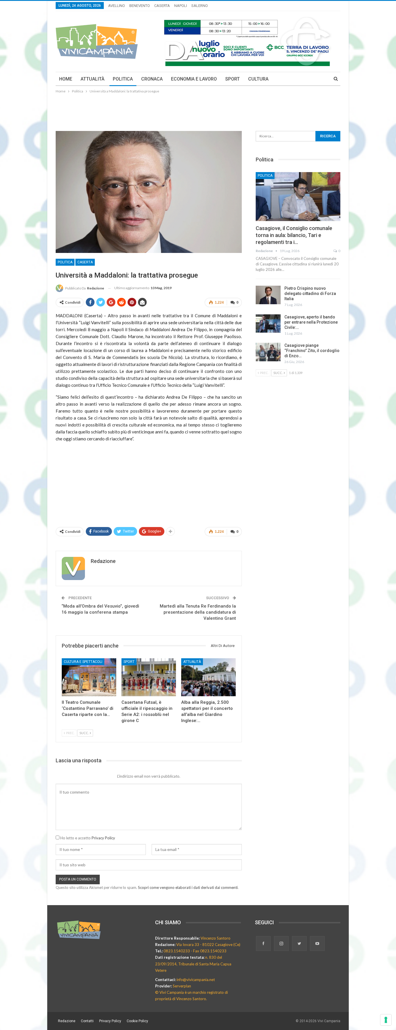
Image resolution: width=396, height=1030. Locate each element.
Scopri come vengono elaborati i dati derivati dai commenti (188, 887)
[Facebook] (264, 944)
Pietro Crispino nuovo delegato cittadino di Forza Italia (310, 293)
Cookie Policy (137, 1021)
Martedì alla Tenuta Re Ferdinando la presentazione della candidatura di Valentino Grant (198, 612)
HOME (65, 79)
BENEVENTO (139, 5)
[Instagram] (282, 944)
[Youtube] (317, 944)
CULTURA (258, 79)
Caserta (85, 262)
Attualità (192, 662)
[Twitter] (300, 944)
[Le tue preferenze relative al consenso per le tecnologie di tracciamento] (385, 1019)
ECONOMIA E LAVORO (194, 79)
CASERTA (162, 5)
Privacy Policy (103, 838)
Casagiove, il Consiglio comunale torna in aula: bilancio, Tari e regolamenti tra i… (294, 235)
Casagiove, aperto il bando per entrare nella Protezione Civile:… (311, 322)
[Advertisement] (198, 110)
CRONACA (152, 79)
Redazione (66, 1021)
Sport (129, 662)
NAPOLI (180, 5)
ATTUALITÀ (92, 79)
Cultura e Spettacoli (83, 662)
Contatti (87, 1021)
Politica (65, 262)
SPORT (232, 79)
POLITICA (123, 79)
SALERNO (199, 5)
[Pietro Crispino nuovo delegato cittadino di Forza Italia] (268, 295)
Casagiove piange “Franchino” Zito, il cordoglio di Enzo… (311, 350)
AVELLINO (116, 5)
